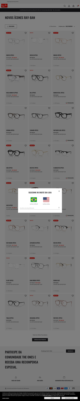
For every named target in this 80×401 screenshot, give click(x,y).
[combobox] (40, 207)
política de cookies (47, 395)
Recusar (52, 398)
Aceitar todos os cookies (69, 398)
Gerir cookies (5, 398)
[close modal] (59, 191)
